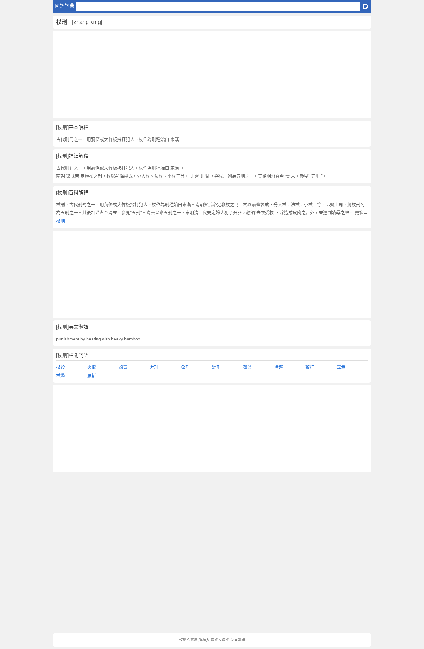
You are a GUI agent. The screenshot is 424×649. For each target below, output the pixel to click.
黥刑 (216, 367)
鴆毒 (123, 367)
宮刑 (154, 367)
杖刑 (60, 221)
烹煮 (341, 367)
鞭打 (309, 367)
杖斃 (60, 375)
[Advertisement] (212, 74)
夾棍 (91, 367)
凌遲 (278, 367)
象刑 (185, 367)
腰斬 (91, 375)
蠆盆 (247, 367)
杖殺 (60, 367)
